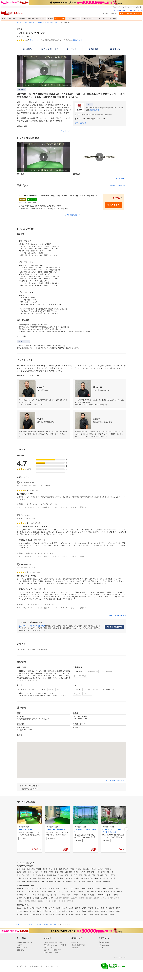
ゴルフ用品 (112, 18)
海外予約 (30, 18)
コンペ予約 (21, 18)
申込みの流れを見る (117, 185)
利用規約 (20, 950)
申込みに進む (113, 205)
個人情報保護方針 (78, 945)
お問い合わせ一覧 (36, 966)
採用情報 (75, 948)
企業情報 (75, 942)
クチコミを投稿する (114, 627)
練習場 (50, 18)
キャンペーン (40, 18)
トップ (4, 18)
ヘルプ (130, 10)
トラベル (130, 7)
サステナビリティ (52, 966)
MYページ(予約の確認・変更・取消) (130, 13)
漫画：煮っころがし (51, 952)
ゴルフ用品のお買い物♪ (53, 942)
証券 (124, 7)
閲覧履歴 (105, 13)
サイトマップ (138, 10)
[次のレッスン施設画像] (126, 829)
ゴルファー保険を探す (52, 950)
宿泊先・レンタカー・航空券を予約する (55, 946)
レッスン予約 (59, 18)
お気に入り (114, 13)
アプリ (97, 18)
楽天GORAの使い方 (120, 10)
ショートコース (87, 18)
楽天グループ (115, 7)
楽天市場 (138, 7)
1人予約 (12, 18)
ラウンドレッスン (73, 18)
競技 (104, 18)
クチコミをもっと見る (116, 615)
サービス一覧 (21, 966)
